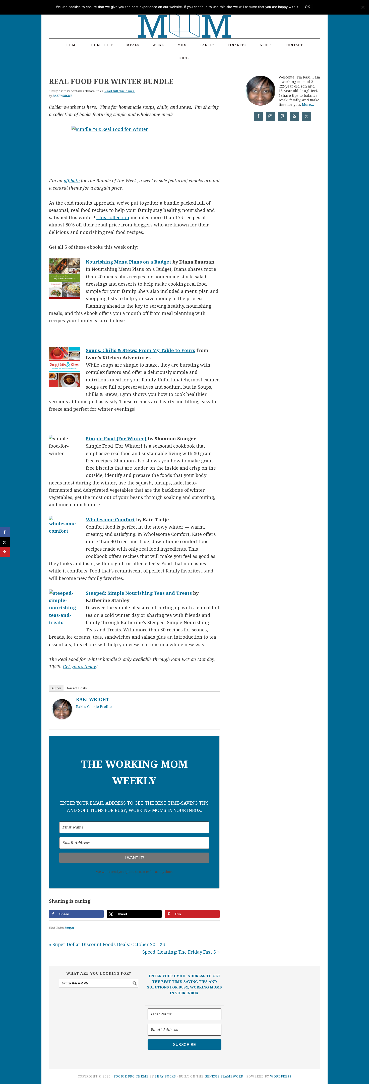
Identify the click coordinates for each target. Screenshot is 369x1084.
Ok (307, 7)
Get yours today (79, 666)
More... (308, 105)
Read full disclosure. (119, 91)
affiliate (72, 180)
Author (56, 688)
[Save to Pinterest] (5, 552)
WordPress (280, 1076)
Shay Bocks (165, 1076)
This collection (112, 217)
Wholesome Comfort (110, 519)
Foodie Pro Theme (131, 1076)
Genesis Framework (224, 1076)
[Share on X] (5, 542)
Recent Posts (77, 688)
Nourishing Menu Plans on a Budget (128, 262)
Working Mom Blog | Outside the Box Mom (184, 16)
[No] (362, 7)
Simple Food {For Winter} (116, 438)
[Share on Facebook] (5, 532)
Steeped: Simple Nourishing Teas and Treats (139, 593)
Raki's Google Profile (94, 707)
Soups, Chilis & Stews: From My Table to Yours (140, 350)
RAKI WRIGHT (92, 699)
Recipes (69, 928)
